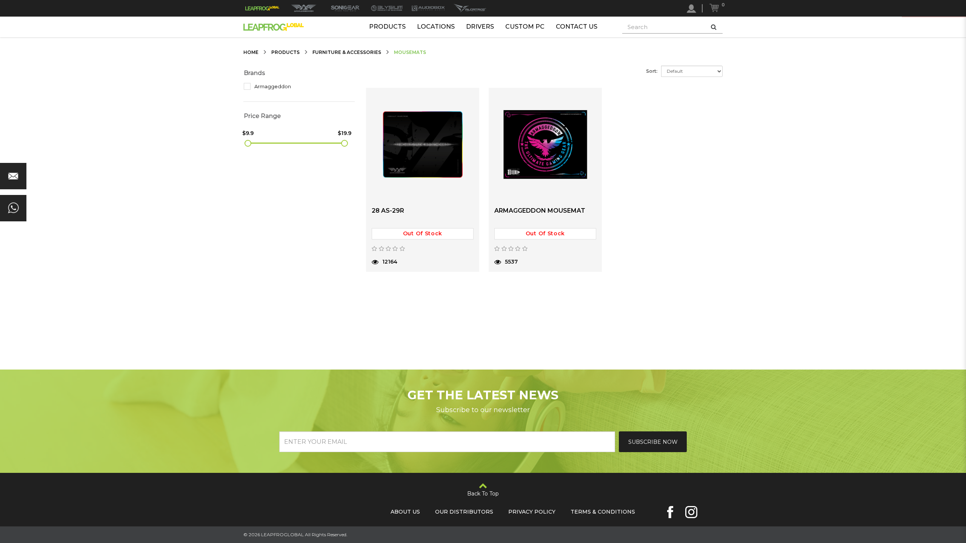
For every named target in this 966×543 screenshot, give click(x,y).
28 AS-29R (388, 210)
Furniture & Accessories (346, 52)
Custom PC (525, 26)
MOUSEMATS (410, 52)
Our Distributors (464, 511)
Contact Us (576, 26)
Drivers (480, 26)
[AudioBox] (428, 8)
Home (250, 52)
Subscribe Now (653, 442)
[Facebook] (670, 512)
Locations (436, 26)
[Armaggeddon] (304, 8)
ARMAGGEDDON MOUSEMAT (539, 210)
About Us (405, 511)
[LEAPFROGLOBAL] (262, 8)
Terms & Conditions (603, 511)
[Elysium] (387, 8)
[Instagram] (691, 512)
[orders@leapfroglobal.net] (13, 176)
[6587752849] (13, 208)
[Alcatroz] (470, 8)
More (394, 280)
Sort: (651, 71)
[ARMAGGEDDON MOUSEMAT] (545, 144)
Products (387, 26)
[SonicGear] (345, 8)
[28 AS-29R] (422, 144)
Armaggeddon (272, 86)
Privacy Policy (531, 511)
